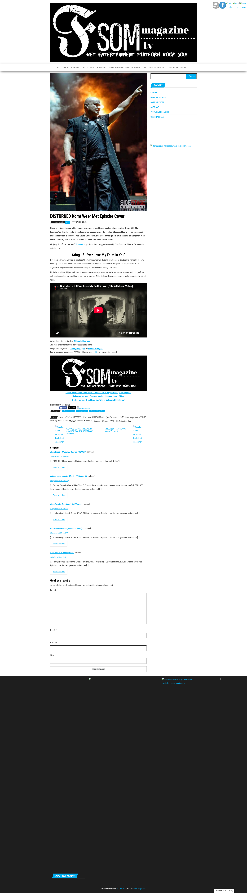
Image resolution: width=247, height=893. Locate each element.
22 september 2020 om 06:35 (59, 509)
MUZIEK (72, 421)
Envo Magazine (139, 888)
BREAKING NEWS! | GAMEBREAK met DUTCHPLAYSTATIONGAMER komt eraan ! (78, 431)
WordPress (120, 888)
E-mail (53, 642)
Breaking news (68, 411)
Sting (112, 420)
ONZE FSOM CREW (158, 97)
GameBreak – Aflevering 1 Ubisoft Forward (115, 430)
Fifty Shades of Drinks (68, 67)
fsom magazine (131, 417)
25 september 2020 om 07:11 (59, 533)
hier (97, 352)
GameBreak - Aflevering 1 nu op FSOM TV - (68, 452)
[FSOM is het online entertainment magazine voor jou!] (51, 67)
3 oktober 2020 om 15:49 (58, 557)
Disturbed (79, 244)
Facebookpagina (95, 348)
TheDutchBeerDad (123, 421)
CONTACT (155, 92)
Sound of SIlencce (101, 421)
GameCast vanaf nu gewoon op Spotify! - (67, 528)
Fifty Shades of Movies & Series (124, 67)
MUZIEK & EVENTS (84, 420)
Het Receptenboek (177, 67)
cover (61, 417)
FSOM (120, 417)
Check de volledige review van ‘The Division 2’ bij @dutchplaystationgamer (98, 392)
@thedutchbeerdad (82, 341)
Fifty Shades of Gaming (94, 67)
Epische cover (111, 417)
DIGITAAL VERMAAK (73, 417)
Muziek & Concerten (97, 411)
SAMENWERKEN (157, 117)
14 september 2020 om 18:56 (59, 456)
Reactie (54, 590)
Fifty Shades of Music (154, 67)
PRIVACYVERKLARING (160, 112)
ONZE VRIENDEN (157, 102)
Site (52, 655)
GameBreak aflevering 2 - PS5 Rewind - (66, 504)
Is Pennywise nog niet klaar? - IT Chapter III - (69, 476)
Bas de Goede (81, 222)
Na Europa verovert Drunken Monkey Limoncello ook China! (98, 396)
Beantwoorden (59, 467)
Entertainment (82, 411)
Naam (53, 630)
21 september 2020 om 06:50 (59, 481)
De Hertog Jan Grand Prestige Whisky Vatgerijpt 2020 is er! (98, 400)
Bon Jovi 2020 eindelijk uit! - (62, 552)
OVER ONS (155, 107)
